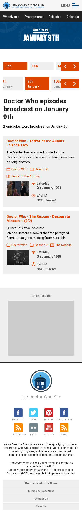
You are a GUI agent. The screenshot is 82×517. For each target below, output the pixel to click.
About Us (41, 506)
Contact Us (41, 498)
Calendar (73, 16)
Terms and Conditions (41, 491)
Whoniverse (11, 16)
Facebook (18, 419)
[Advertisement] (41, 328)
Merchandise (64, 419)
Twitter (33, 419)
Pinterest (49, 419)
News (64, 434)
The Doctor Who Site (41, 396)
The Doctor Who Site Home (41, 483)
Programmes (34, 16)
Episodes (55, 16)
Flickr (33, 434)
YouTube (49, 434)
